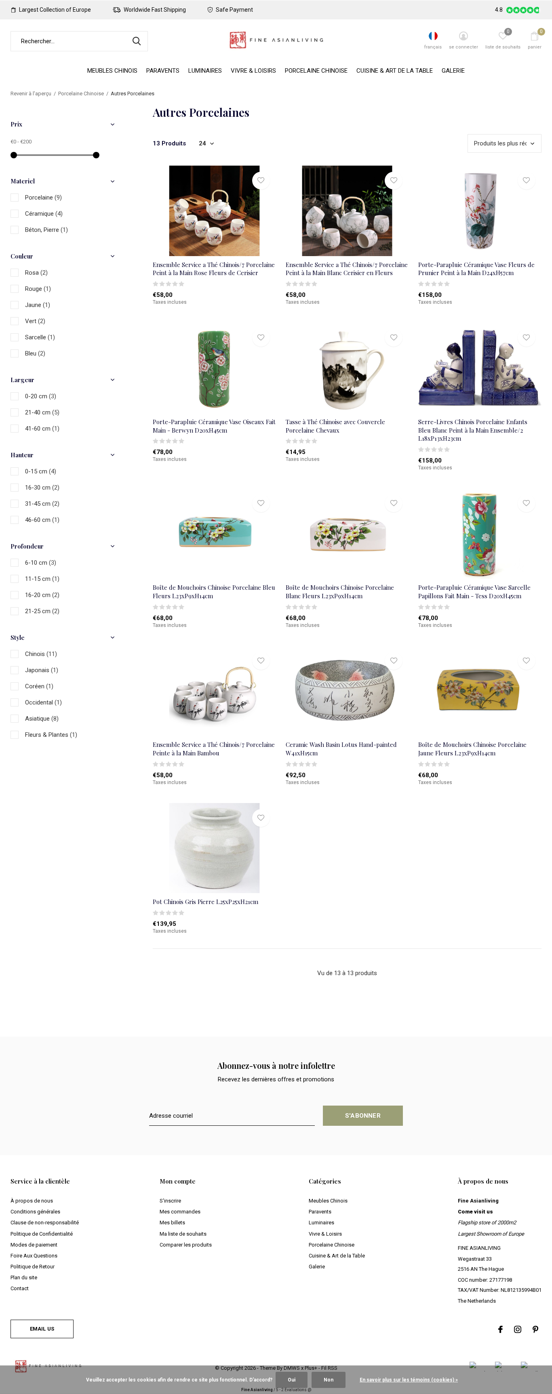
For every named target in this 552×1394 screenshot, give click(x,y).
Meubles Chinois (112, 70)
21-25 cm (42, 611)
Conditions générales (35, 1212)
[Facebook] (500, 1329)
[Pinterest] (535, 1329)
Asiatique (42, 718)
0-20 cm (40, 396)
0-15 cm (40, 471)
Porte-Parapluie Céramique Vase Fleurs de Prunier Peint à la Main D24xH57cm (476, 269)
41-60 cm (42, 428)
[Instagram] (517, 1329)
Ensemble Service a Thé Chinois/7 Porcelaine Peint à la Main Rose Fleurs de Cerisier (214, 269)
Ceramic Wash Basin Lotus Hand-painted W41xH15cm (341, 748)
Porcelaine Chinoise (316, 70)
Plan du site (24, 1277)
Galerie (453, 70)
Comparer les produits (186, 1245)
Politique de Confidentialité (42, 1234)
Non (328, 1380)
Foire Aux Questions (34, 1256)
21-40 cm (42, 412)
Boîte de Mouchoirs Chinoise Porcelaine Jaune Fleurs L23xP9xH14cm (472, 748)
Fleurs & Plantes (51, 734)
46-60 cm (42, 520)
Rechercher (136, 41)
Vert (35, 321)
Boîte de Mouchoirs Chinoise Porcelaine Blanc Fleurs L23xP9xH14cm (340, 591)
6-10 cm (40, 562)
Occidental (43, 702)
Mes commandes (180, 1212)
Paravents (162, 70)
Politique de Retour (33, 1267)
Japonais (41, 670)
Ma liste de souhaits (183, 1234)
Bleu (35, 353)
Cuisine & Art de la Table (394, 70)
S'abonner (363, 1115)
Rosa (36, 272)
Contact (20, 1288)
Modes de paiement (34, 1245)
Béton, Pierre (46, 229)
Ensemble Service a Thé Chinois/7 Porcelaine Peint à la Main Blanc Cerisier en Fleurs (347, 269)
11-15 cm (42, 578)
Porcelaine (43, 197)
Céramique (44, 213)
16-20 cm (42, 595)
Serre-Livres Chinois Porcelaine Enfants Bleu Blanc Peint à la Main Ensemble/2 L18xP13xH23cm (472, 430)
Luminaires (205, 70)
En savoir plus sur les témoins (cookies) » (409, 1380)
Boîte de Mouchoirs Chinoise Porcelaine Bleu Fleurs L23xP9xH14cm (214, 591)
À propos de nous (32, 1201)
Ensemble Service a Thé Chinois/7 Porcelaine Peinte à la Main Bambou (214, 748)
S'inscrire (170, 1201)
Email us (42, 1329)
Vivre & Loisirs (253, 70)
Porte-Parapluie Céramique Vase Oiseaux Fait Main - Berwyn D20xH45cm (214, 426)
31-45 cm (42, 503)
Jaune (37, 305)
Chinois (41, 654)
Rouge (38, 288)
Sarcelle (40, 337)
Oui (291, 1380)
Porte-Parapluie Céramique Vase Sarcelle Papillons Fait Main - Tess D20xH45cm (474, 591)
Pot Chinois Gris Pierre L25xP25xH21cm (205, 902)
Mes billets (172, 1222)
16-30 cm (42, 487)
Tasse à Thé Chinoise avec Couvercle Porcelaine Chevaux (335, 426)
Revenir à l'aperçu (31, 93)
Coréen (39, 686)
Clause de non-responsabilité (45, 1222)
